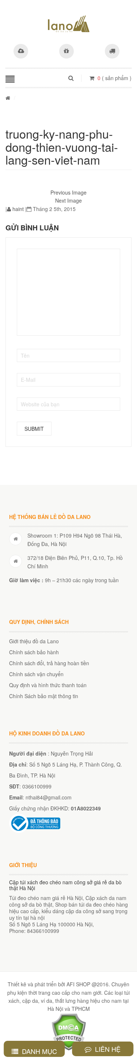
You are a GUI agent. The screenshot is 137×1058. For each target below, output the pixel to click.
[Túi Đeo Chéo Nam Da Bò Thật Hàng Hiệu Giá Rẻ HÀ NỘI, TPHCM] (68, 24)
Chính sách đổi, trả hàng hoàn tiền (49, 663)
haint (18, 208)
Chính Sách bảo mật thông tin (43, 696)
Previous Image (68, 192)
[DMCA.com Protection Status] (68, 1031)
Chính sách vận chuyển (36, 674)
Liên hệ (107, 1049)
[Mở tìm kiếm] (71, 78)
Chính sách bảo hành (34, 652)
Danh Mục (38, 1051)
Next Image (68, 200)
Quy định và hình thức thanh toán (48, 685)
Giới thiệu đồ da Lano (34, 641)
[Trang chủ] (7, 98)
